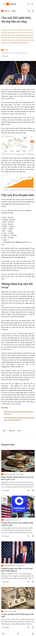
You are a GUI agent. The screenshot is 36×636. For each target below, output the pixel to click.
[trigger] (28, 4)
